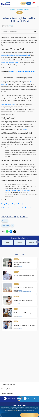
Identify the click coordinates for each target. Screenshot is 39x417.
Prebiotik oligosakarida (10, 112)
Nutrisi (22, 9)
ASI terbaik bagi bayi (9, 384)
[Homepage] (6, 3)
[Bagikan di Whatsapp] (8, 260)
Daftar (28, 3)
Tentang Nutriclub (8, 393)
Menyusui (27, 9)
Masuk (22, 3)
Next (37, 271)
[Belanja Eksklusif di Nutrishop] (33, 3)
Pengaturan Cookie (10, 415)
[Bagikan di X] (15, 260)
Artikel (17, 9)
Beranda (11, 9)
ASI (13, 254)
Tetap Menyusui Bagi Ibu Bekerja (13, 230)
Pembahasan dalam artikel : (11, 35)
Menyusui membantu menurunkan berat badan (20, 214)
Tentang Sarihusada (8, 389)
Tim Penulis (12, 28)
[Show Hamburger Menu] (37, 3)
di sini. (21, 142)
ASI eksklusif (6, 90)
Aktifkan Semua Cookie (29, 415)
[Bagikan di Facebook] (11, 260)
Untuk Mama (6, 254)
